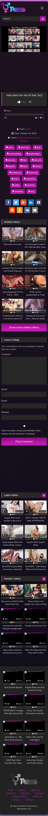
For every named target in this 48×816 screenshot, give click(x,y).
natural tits (30, 179)
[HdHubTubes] (19, 8)
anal (39, 147)
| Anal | (10, 790)
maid (16, 179)
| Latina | (22, 790)
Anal (11, 147)
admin (28, 129)
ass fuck (11, 160)
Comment (6, 354)
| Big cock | (36, 790)
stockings (19, 191)
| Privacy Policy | (20, 796)
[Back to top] (40, 808)
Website (5, 412)
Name (4, 389)
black (25, 166)
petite (17, 185)
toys (32, 191)
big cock (37, 160)
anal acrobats (15, 153)
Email (4, 401)
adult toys (25, 147)
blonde (38, 166)
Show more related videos (24, 327)
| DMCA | (29, 800)
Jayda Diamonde (26, 138)
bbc (24, 160)
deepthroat (16, 172)
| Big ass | (25, 793)
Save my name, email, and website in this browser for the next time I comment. (20, 432)
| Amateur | (11, 793)
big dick (11, 166)
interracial (33, 172)
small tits (31, 185)
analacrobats (34, 153)
